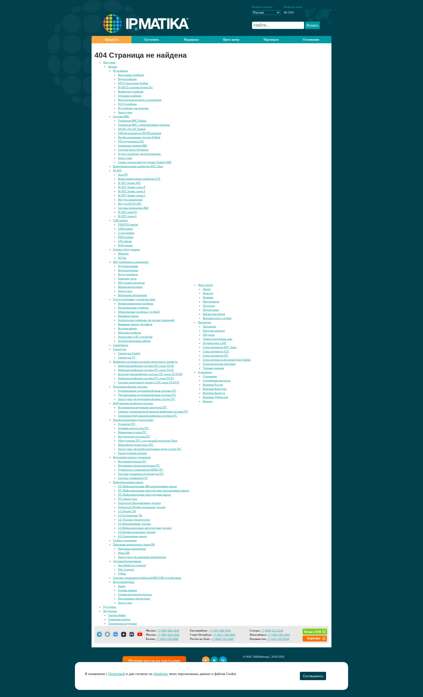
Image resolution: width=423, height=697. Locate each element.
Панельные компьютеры (132, 548)
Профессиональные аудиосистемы (133, 419)
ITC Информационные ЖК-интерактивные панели (147, 486)
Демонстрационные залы (217, 338)
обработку (160, 674)
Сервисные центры (119, 619)
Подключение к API (214, 343)
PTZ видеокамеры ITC (131, 141)
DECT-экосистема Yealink (133, 83)
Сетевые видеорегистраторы (135, 594)
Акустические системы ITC (134, 436)
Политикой (116, 674)
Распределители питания (132, 453)
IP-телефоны (120, 70)
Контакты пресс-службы (217, 318)
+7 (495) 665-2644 (168, 630)
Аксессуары (125, 112)
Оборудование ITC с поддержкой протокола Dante (147, 440)
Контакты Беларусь (214, 392)
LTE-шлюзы (125, 241)
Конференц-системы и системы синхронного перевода (145, 361)
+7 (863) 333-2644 (223, 638)
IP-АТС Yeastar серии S (131, 191)
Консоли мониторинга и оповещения (139, 99)
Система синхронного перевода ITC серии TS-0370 (148, 382)
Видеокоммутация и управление (132, 457)
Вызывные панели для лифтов (135, 324)
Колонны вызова (127, 328)
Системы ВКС (121, 116)
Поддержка (110, 610)
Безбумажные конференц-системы (133, 403)
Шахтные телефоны (129, 332)
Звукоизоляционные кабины (134, 340)
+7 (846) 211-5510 (272, 630)
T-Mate (122, 573)
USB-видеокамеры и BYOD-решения (139, 133)
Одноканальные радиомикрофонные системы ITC (147, 390)
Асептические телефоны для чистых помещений (146, 320)
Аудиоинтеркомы (128, 266)
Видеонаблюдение (123, 581)
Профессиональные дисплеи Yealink (139, 137)
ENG (291, 12)
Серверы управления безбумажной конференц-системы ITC (153, 411)
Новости (208, 293)
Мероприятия (211, 301)
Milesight (123, 253)
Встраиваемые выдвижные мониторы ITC (142, 407)
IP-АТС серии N (127, 211)
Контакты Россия (213, 384)
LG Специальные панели (132, 536)
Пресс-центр (205, 284)
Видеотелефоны (127, 78)
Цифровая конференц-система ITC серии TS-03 (146, 378)
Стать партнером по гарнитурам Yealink (227, 359)
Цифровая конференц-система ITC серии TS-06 (146, 365)
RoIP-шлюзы (125, 245)
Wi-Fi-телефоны (127, 103)
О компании (205, 372)
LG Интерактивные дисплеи (134, 523)
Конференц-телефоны (130, 91)
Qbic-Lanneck (126, 569)
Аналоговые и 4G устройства (135, 336)
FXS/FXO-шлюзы (128, 224)
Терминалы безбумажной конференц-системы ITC (147, 415)
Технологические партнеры (219, 363)
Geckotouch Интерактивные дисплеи (139, 502)
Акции (207, 289)
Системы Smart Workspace (133, 149)
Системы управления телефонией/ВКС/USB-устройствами (147, 577)
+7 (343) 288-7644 (220, 630)
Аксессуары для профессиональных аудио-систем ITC (149, 448)
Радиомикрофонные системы (130, 386)
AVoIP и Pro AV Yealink (132, 128)
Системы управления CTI (133, 477)
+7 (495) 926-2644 (168, 634)
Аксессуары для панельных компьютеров (142, 556)
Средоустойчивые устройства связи (134, 299)
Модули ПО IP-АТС (129, 203)
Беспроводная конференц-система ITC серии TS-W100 (150, 374)
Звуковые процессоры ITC (133, 428)
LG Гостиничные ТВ (130, 515)
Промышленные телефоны (133, 307)
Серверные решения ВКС (132, 145)
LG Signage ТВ (127, 511)
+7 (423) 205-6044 (278, 638)
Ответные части (127, 278)
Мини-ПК (123, 552)
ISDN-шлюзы (125, 236)
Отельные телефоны (129, 95)
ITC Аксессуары (127, 498)
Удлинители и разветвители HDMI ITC (140, 469)
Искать (312, 25)
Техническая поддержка (122, 623)
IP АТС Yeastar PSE (129, 182)
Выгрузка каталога (214, 330)
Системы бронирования (127, 561)
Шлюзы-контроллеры (130, 286)
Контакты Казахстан (214, 388)
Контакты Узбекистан (215, 397)
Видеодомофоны (128, 274)
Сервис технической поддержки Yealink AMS (144, 162)
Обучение (209, 334)
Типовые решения (213, 367)
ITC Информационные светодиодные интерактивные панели (153, 490)
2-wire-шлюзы (126, 232)
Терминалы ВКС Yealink (132, 120)
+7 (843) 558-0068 (167, 638)
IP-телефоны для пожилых (133, 108)
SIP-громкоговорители (131, 282)
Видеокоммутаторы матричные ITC (139, 465)
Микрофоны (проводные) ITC (135, 444)
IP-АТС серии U (127, 216)
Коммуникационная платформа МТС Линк (138, 166)
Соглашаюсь (313, 676)
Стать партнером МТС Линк (219, 347)
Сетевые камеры (127, 590)
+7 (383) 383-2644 (279, 634)
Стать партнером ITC (215, 355)
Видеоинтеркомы (128, 270)
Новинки (208, 297)
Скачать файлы (117, 615)
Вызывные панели (128, 315)
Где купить (151, 39)
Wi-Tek (122, 257)
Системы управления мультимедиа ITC (141, 473)
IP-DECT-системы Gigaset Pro (135, 87)
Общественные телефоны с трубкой (139, 311)
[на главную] (140, 32)
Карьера (207, 401)
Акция (121, 586)
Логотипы (209, 305)
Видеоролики (211, 309)
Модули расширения (130, 199)
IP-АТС (117, 170)
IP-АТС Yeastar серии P (131, 187)
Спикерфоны (120, 344)
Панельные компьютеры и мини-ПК (134, 544)
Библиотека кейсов (214, 313)
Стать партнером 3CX (216, 351)
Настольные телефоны (131, 74)
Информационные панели (128, 482)
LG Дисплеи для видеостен (134, 519)
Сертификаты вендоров (216, 380)
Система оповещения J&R (133, 207)
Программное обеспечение (134, 598)
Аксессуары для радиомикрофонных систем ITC (146, 399)
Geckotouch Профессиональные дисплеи (141, 507)
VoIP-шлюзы (120, 220)
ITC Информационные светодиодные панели (144, 494)
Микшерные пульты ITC (132, 432)
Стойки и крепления (125, 540)
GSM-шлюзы (125, 228)
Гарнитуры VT (126, 357)
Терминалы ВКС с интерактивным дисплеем (144, 124)
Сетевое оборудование (126, 249)
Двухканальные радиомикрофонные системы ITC (147, 394)
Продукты (111, 39)
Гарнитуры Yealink (129, 353)
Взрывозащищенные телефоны (135, 303)
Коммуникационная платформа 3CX (139, 178)
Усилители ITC (126, 423)
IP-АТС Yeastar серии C (131, 195)
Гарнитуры (119, 349)
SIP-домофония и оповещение (131, 261)
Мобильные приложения (132, 295)
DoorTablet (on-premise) (132, 565)
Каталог (113, 66)
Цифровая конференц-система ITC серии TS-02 (146, 369)
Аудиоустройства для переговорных (139, 153)
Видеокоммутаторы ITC (132, 461)
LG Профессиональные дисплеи (136, 532)
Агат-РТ (123, 174)
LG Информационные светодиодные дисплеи (144, 527)
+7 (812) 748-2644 (224, 634)
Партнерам (204, 322)
